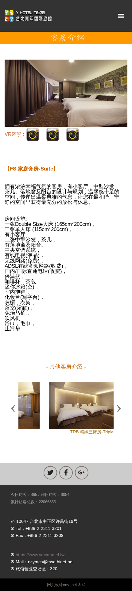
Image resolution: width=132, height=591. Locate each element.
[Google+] (81, 472)
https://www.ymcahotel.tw (40, 554)
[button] (13, 408)
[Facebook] (66, 472)
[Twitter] (50, 472)
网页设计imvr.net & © (66, 584)
